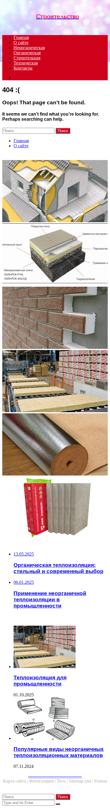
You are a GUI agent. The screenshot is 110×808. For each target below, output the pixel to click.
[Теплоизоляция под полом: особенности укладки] (55, 445)
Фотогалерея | (43, 781)
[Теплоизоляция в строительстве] (55, 191)
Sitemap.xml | (81, 781)
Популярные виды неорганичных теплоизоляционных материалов (59, 752)
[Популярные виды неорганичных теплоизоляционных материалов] (61, 719)
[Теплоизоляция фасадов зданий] (55, 318)
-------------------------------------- (55, 776)
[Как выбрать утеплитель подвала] (55, 255)
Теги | (63, 781)
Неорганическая (29, 47)
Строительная (27, 57)
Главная (21, 37)
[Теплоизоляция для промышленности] (55, 381)
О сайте (21, 42)
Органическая (27, 52)
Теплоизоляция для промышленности (40, 681)
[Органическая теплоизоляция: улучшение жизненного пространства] (55, 508)
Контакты (23, 68)
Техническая (26, 63)
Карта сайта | (16, 781)
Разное (100, 781)
